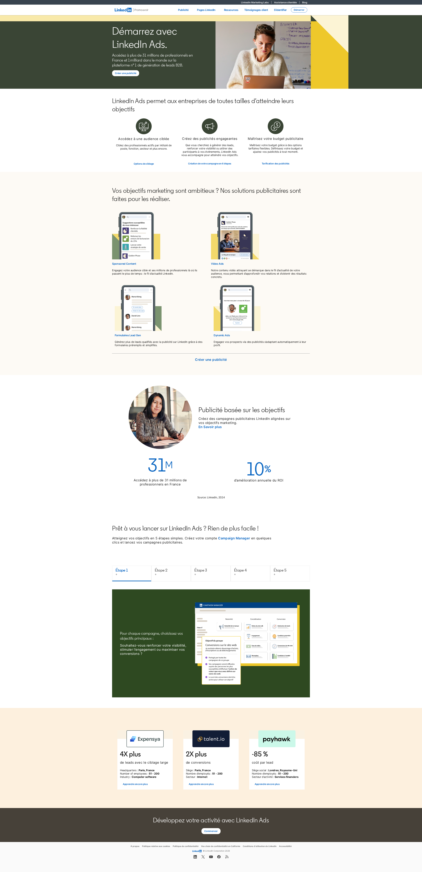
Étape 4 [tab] (240, 570)
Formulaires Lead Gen (128, 335)
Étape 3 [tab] (200, 570)
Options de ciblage (144, 163)
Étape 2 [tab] (161, 570)
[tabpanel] (211, 643)
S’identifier (280, 10)
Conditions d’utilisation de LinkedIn (259, 846)
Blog (304, 2)
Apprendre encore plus (135, 784)
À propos (135, 846)
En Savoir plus (210, 427)
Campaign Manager (234, 538)
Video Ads (217, 263)
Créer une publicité (211, 360)
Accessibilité (285, 846)
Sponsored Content (124, 263)
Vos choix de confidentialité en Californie (220, 846)
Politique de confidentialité (185, 846)
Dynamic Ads (222, 335)
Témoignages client (256, 10)
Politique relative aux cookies (156, 846)
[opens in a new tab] (195, 857)
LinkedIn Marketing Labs (256, 2)
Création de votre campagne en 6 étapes (209, 163)
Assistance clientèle (287, 2)
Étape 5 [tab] (280, 570)
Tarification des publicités (275, 163)
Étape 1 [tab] (122, 570)
